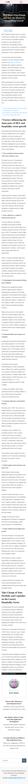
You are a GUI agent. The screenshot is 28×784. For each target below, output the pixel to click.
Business (5, 673)
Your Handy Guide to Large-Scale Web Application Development (14, 719)
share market (16, 379)
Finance (13, 673)
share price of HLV (13, 62)
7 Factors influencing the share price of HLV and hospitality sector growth (14, 109)
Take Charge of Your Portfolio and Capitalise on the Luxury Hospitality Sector (14, 114)
